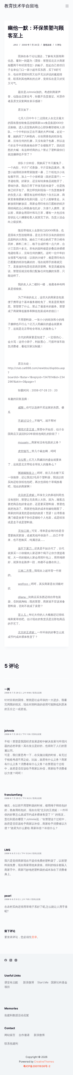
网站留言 (9, 1035)
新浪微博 (28, 982)
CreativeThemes (44, 1061)
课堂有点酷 (11, 982)
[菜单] (67, 6)
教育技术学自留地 (21, 5)
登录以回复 (37, 693)
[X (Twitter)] (11, 960)
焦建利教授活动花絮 (16, 1015)
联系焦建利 (11, 1043)
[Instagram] (16, 960)
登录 (34, 937)
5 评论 (58, 45)
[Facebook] (5, 960)
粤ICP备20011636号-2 (36, 1066)
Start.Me (42, 982)
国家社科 (56, 982)
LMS (7, 850)
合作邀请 (24, 1035)
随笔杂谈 (47, 45)
